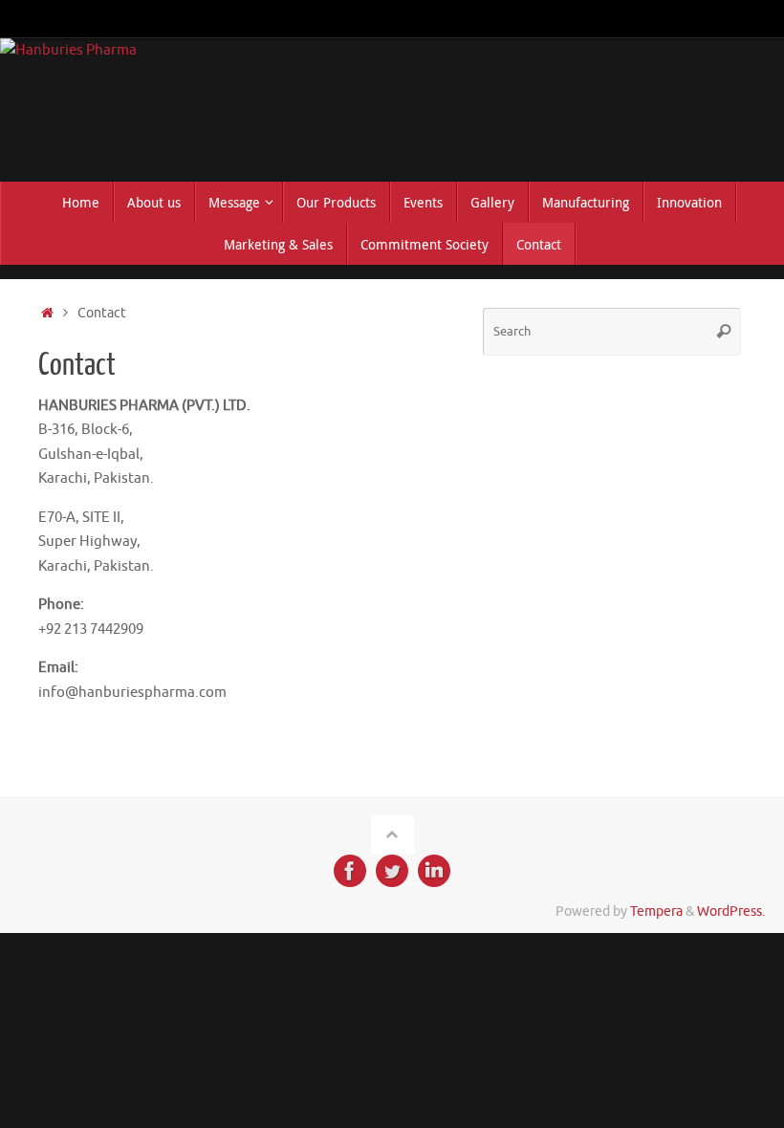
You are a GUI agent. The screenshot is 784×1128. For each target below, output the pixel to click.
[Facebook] (350, 871)
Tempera (656, 911)
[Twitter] (392, 871)
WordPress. (731, 911)
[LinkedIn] (434, 871)
